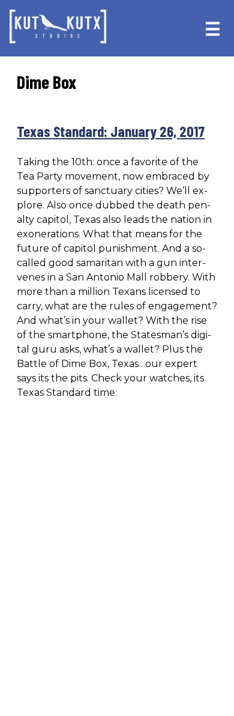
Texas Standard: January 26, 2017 (111, 131)
